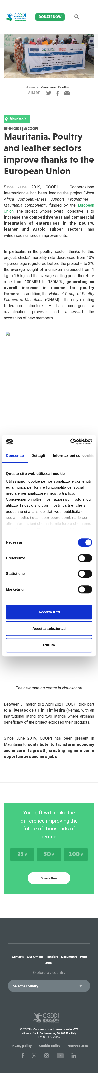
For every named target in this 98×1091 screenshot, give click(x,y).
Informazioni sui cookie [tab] (73, 455)
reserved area (78, 1046)
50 (49, 854)
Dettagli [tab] (38, 455)
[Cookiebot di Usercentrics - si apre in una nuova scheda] (70, 441)
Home (30, 87)
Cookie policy (49, 1046)
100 (76, 854)
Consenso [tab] (15, 455)
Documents (69, 957)
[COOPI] (16, 17)
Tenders (52, 957)
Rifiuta (49, 645)
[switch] (85, 558)
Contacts (18, 957)
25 (22, 854)
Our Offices (35, 957)
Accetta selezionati (49, 628)
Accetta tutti (49, 612)
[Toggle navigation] (89, 17)
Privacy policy (21, 1046)
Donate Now (50, 17)
